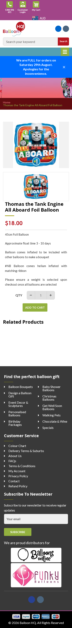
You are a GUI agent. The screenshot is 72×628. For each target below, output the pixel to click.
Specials (48, 427)
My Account (16, 471)
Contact (14, 481)
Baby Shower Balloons (51, 388)
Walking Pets (51, 415)
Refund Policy (17, 486)
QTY (18, 295)
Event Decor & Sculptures (18, 404)
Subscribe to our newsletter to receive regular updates (35, 507)
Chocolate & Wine (54, 421)
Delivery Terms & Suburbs (26, 451)
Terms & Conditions (21, 466)
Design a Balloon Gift (19, 394)
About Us (15, 456)
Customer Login (23, 10)
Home (6, 102)
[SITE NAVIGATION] (65, 52)
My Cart (37, 9)
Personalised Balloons (17, 413)
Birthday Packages (15, 422)
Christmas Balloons (49, 397)
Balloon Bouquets (20, 387)
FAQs (12, 461)
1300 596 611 (9, 10)
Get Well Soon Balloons (52, 407)
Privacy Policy (18, 476)
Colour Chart (17, 446)
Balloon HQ (28, 623)
